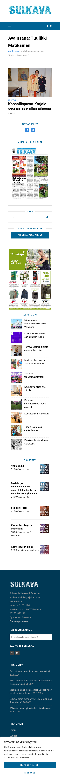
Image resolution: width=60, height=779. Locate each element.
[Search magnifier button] (47, 217)
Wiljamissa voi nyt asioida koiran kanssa (30, 708)
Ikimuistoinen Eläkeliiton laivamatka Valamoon (35, 323)
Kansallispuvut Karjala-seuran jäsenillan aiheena (29, 106)
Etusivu (13, 730)
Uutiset (13, 735)
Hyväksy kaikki (30, 765)
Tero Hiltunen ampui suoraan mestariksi (30, 671)
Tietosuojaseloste (19, 621)
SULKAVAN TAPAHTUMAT (30, 235)
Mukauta (30, 773)
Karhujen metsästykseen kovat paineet (35, 403)
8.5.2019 (11, 113)
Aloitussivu (14, 51)
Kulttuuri (13, 100)
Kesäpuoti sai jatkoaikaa (36, 413)
